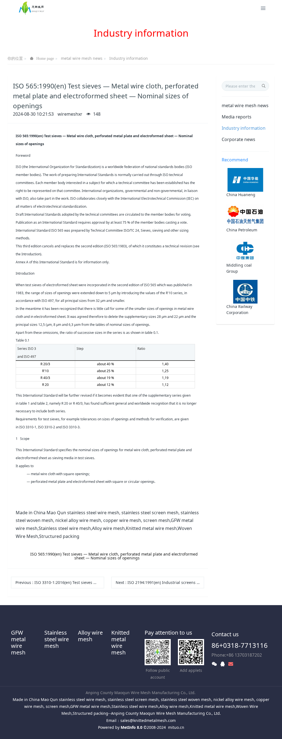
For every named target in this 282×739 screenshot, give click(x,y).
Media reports (236, 117)
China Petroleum (241, 229)
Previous (59, 582)
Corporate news (238, 139)
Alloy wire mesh (90, 636)
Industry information (128, 58)
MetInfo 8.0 (131, 727)
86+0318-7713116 (240, 645)
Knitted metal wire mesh (120, 642)
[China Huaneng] (245, 179)
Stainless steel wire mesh (56, 639)
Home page (45, 58)
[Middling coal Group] (245, 250)
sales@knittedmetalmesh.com (148, 720)
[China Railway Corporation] (245, 291)
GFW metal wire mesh (18, 642)
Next (160, 582)
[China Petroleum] (245, 214)
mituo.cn (176, 727)
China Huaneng (240, 194)
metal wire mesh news (81, 58)
